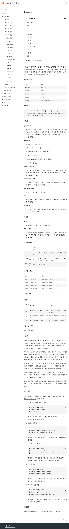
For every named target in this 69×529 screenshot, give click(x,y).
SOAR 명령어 (7, 93)
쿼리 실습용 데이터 (30, 398)
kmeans (9, 56)
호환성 (29, 56)
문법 (28, 25)
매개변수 (7, 19)
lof (8, 62)
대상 (28, 31)
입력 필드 (29, 34)
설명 (28, 50)
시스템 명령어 (8, 99)
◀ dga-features (28, 520)
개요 (5, 13)
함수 (5, 102)
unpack (9, 81)
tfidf (8, 78)
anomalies (10, 44)
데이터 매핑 (8, 29)
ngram (9, 65)
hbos (8, 53)
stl (8, 75)
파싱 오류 (31, 43)
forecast (9, 50)
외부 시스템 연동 (10, 87)
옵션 (28, 28)
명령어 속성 (30, 22)
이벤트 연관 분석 (10, 38)
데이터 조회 (8, 22)
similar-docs (11, 72)
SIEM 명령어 (7, 90)
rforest (9, 69)
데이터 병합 (8, 35)
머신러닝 (7, 41)
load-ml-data (11, 59)
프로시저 (7, 84)
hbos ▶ (65, 520)
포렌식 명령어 (8, 96)
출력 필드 (29, 37)
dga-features (11, 47)
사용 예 (29, 53)
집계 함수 (6, 105)
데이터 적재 (8, 32)
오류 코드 (29, 40)
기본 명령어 (7, 16)
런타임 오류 (31, 46)
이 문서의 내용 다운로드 (34, 60)
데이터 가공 (8, 25)
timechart (52, 366)
